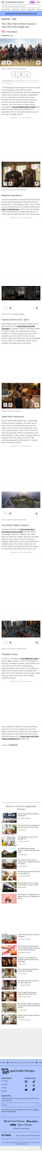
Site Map (4, 1091)
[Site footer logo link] (21, 1071)
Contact (4, 1088)
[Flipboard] (34, 1090)
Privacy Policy (11, 1111)
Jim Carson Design (17, 314)
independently (8, 80)
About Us (4, 1084)
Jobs (28, 1135)
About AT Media (21, 1135)
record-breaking (18, 107)
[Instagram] (26, 1081)
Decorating (15, 9)
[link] (29, 815)
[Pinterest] (34, 1085)
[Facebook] (26, 1085)
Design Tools (31, 9)
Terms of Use (21, 1142)
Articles (23, 9)
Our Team (5, 1081)
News (14, 19)
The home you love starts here (19, 1062)
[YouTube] (26, 1090)
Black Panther (30, 107)
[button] (38, 63)
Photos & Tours (6, 9)
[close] (40, 1147)
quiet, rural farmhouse (10, 209)
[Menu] (3, 2)
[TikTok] (34, 1081)
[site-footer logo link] (6, 1135)
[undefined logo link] (14, 2)
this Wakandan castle (29, 658)
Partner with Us (35, 1135)
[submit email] (37, 1105)
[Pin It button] (9, 63)
